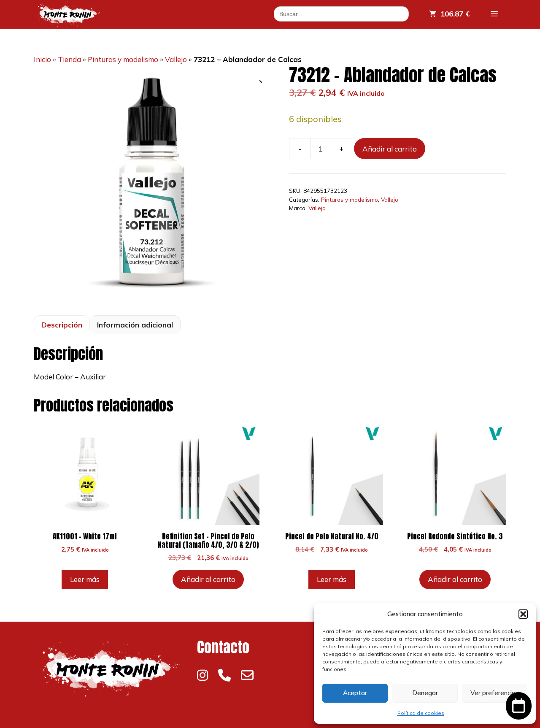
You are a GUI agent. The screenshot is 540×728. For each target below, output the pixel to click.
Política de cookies (420, 713)
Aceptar (355, 693)
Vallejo (176, 59)
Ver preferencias (494, 693)
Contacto (223, 647)
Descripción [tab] (61, 324)
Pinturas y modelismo (123, 59)
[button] (523, 614)
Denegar (425, 693)
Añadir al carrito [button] (208, 579)
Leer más (85, 579)
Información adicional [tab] (135, 324)
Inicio (42, 59)
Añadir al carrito (389, 148)
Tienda (69, 59)
